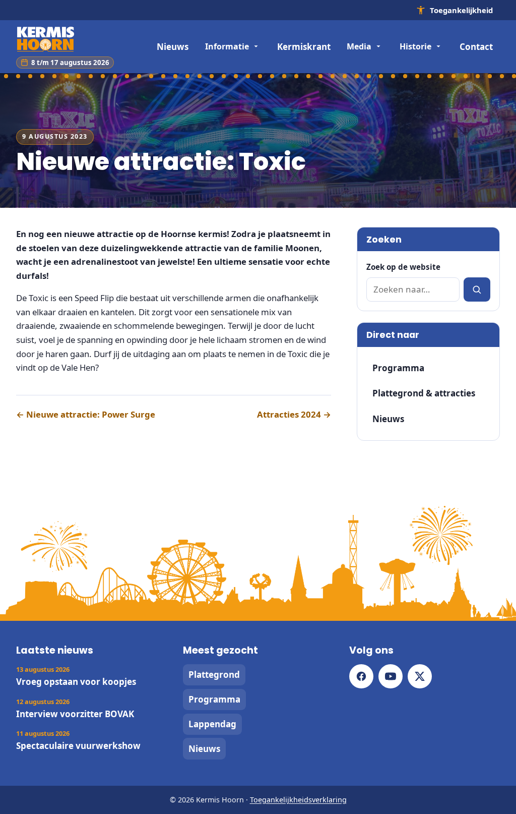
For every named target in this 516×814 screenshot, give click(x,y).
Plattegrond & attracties (423, 393)
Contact (476, 46)
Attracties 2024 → (294, 414)
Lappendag (212, 724)
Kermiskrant (304, 46)
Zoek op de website (403, 267)
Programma (398, 368)
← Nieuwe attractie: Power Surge (85, 414)
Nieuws (172, 46)
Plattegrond (214, 674)
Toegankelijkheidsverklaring (298, 799)
